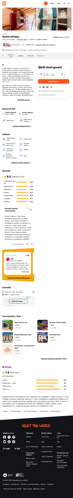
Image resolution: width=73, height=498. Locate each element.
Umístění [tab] (20, 56)
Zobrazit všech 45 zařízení (45, 45)
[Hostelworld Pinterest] (9, 441)
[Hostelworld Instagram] (13, 437)
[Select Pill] (46, 3)
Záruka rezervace (47, 446)
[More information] (31, 210)
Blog (42, 441)
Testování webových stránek (12, 489)
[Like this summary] (27, 244)
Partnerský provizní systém (62, 461)
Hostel (5, 34)
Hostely (28, 437)
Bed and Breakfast (32, 446)
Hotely (28, 441)
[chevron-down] (22, 374)
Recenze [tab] (31, 56)
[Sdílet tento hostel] (69, 30)
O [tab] (2, 56)
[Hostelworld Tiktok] (13, 441)
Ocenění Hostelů (46, 451)
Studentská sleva (46, 461)
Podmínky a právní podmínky (29, 484)
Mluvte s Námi (30, 458)
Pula (4, 39)
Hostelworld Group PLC (63, 436)
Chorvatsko (11, 39)
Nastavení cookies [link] (39, 489)
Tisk (58, 441)
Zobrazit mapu (22, 39)
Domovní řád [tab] (10, 56)
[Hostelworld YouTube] (4, 441)
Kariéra (59, 446)
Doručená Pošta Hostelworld (62, 466)
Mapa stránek (27, 489)
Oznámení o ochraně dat (11, 484)
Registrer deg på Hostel (62, 456)
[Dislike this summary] (32, 244)
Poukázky (50, 484)
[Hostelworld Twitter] (9, 437)
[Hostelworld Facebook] (4, 437)
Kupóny (43, 484)
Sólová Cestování (47, 456)
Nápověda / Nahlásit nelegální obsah (31, 464)
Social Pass (45, 437)
